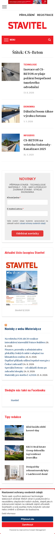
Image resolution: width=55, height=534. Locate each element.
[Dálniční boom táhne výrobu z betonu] (11, 114)
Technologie (30, 64)
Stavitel (15, 400)
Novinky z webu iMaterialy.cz (23, 329)
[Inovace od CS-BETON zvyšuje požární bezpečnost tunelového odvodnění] (11, 72)
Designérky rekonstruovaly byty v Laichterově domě (37, 470)
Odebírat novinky (27, 233)
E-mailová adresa (14, 209)
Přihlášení (27, 15)
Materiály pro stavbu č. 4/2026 (20, 375)
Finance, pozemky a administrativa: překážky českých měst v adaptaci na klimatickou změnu (24, 353)
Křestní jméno (13, 198)
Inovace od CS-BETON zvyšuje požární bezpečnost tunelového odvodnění (37, 78)
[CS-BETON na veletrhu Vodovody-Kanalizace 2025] (11, 143)
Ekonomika (29, 106)
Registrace (45, 15)
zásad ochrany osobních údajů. (33, 223)
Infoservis (29, 135)
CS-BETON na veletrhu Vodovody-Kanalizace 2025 (38, 145)
